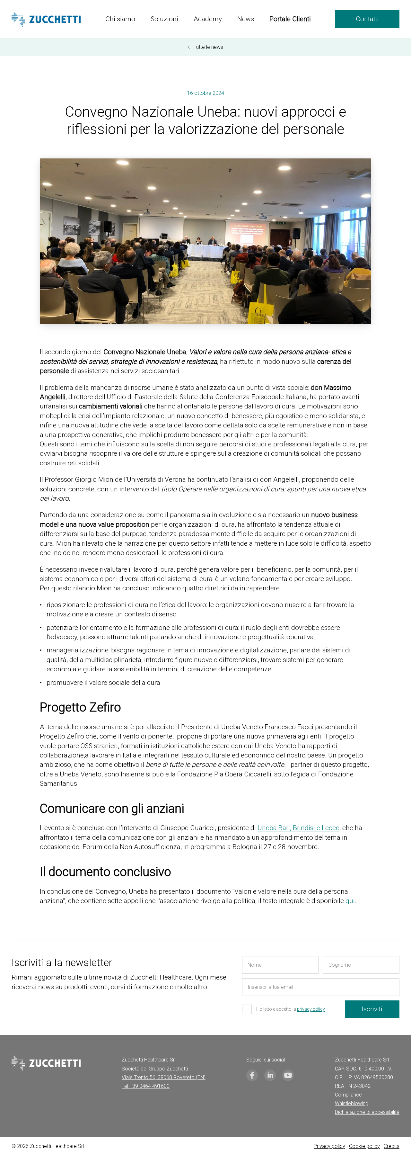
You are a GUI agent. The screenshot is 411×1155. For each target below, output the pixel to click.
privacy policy (311, 1009)
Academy (208, 19)
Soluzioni (164, 19)
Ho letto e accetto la (290, 1009)
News (245, 19)
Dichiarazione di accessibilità (367, 1112)
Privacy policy (329, 1146)
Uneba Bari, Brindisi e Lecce (298, 828)
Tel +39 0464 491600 (146, 1086)
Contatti (367, 19)
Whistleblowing (351, 1103)
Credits (391, 1146)
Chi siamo (120, 19)
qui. (350, 901)
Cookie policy (364, 1146)
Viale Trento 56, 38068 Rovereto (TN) (164, 1077)
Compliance (348, 1095)
